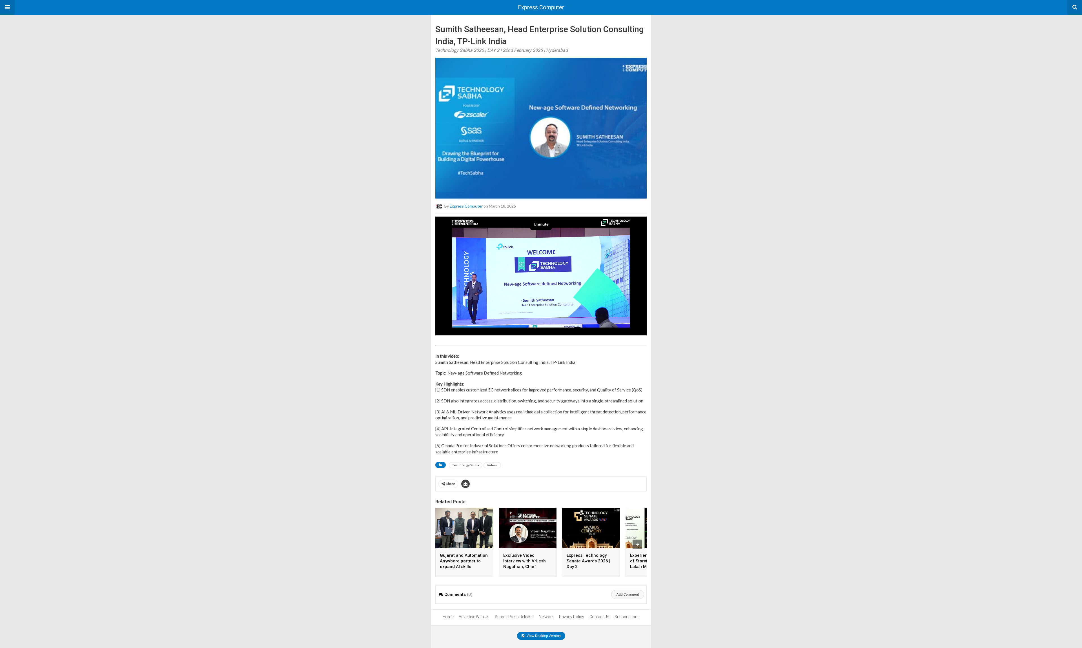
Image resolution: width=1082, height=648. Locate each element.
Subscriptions (627, 616)
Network (546, 616)
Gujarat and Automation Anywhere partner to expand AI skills (464, 561)
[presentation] (637, 544)
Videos (492, 465)
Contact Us (599, 616)
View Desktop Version (543, 636)
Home (447, 616)
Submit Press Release (514, 616)
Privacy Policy (571, 616)
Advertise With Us (474, 616)
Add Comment (627, 594)
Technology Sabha (465, 465)
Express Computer (541, 7)
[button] (7, 7)
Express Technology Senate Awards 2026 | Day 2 (588, 561)
